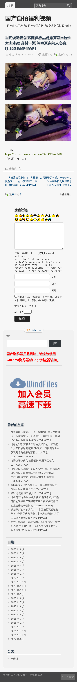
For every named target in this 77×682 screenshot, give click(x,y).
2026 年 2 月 (18, 573)
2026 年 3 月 (18, 569)
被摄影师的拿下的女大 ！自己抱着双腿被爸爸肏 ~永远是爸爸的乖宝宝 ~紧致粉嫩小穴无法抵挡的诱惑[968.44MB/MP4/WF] (35, 513)
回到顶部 (69, 676)
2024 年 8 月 (18, 639)
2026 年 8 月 (18, 549)
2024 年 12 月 (18, 631)
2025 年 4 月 (18, 614)
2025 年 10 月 (18, 590)
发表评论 (63, 54)
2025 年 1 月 (18, 626)
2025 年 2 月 (18, 622)
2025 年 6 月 (18, 606)
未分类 (13, 168)
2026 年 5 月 (18, 561)
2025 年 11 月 (18, 586)
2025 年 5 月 (18, 610)
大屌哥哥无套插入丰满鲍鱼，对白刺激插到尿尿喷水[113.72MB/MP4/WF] (56, 181)
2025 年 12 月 (18, 582)
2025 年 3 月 (18, 618)
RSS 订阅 (36, 330)
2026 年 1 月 (18, 578)
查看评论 (47, 54)
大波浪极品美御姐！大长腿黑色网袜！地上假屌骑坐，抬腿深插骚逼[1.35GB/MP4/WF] (21, 181)
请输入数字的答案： (25, 305)
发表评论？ (15, 194)
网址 (54, 290)
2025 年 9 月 (18, 594)
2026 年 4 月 (18, 565)
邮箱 (54, 283)
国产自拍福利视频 (28, 18)
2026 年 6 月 (18, 557)
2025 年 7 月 (18, 602)
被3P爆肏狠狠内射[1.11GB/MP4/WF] (31, 493)
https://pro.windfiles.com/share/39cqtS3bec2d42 (33, 154)
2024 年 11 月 (18, 635)
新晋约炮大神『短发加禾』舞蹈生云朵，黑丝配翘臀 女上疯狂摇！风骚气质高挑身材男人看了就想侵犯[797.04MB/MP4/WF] (35, 525)
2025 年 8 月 (18, 598)
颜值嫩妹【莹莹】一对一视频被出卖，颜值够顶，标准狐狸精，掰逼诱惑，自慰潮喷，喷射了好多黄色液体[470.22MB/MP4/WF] (35, 436)
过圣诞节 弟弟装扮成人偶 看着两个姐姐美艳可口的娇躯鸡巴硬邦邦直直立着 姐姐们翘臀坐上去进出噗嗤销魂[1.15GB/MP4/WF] (35, 501)
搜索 (8, 336)
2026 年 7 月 (18, 553)
